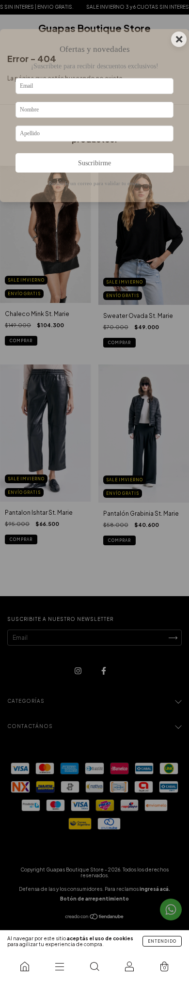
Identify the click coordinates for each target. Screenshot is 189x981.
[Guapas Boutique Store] (24, 966)
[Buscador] (94, 966)
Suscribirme (94, 163)
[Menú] (59, 966)
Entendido (162, 941)
